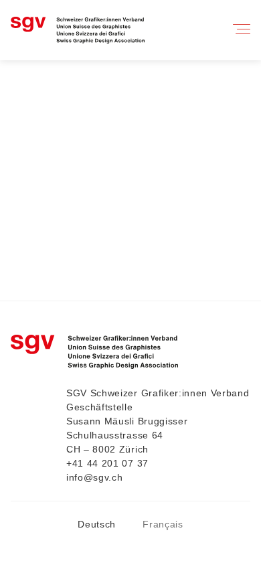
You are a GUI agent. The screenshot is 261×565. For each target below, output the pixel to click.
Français (163, 524)
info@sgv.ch (94, 477)
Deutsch (97, 524)
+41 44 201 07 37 (107, 463)
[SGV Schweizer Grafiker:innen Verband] (78, 30)
